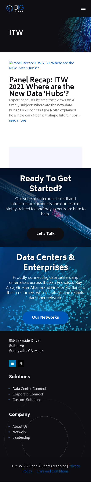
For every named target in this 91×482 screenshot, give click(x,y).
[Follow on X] (21, 363)
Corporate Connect (27, 395)
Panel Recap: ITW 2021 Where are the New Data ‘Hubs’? (41, 87)
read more (17, 120)
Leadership (21, 438)
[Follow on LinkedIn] (12, 363)
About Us (20, 427)
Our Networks (45, 317)
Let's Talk (45, 234)
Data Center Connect (29, 389)
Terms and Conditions (52, 472)
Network (19, 432)
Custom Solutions (26, 400)
